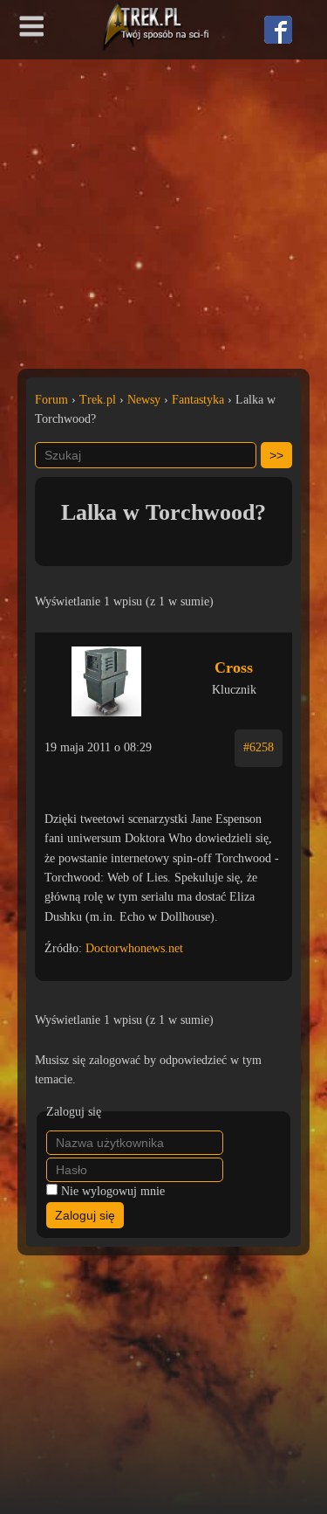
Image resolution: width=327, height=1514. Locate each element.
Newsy (143, 399)
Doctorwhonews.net (134, 948)
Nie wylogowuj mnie (113, 1191)
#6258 (258, 747)
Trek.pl (97, 399)
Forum (51, 399)
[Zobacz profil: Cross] (106, 677)
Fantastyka (198, 399)
